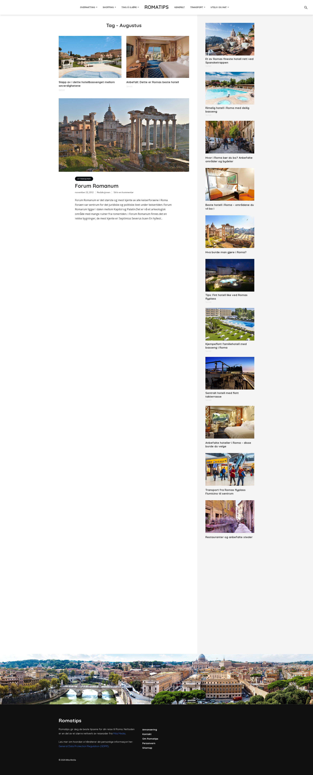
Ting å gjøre (129, 7)
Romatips (156, 7)
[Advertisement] (229, 593)
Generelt (179, 7)
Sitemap (147, 747)
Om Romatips (150, 738)
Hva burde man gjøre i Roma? (225, 252)
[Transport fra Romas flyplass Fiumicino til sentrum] (229, 469)
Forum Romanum (97, 186)
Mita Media (119, 733)
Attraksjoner (84, 178)
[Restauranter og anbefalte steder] (229, 516)
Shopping (108, 7)
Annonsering (149, 729)
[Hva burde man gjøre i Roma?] (229, 231)
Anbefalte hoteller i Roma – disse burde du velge (228, 444)
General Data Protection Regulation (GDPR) (84, 746)
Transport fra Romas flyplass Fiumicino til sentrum (225, 491)
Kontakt (146, 734)
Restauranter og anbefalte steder (229, 537)
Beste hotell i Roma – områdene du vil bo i (229, 206)
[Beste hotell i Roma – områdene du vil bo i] (229, 184)
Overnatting (87, 7)
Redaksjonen (103, 192)
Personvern (148, 743)
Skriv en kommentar (124, 192)
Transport (196, 7)
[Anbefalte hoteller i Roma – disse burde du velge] (229, 422)
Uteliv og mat (219, 7)
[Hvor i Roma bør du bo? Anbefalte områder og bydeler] (229, 137)
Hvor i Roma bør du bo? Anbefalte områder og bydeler (229, 159)
